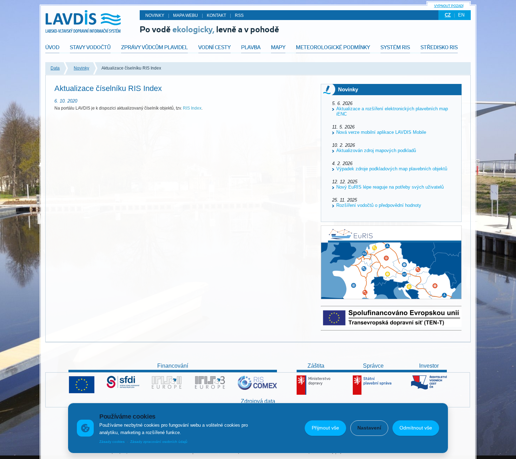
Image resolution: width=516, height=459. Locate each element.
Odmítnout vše (415, 428)
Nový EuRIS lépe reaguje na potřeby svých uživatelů (390, 187)
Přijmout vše (325, 428)
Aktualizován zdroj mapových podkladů (376, 150)
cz (448, 15)
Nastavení (369, 428)
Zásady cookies (112, 442)
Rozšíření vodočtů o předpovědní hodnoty (378, 205)
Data (55, 68)
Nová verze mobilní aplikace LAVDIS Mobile (381, 132)
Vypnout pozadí (448, 6)
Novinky (81, 68)
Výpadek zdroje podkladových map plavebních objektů (391, 168)
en (461, 15)
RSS (239, 15)
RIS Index (192, 108)
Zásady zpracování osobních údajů (158, 442)
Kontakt (216, 15)
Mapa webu (185, 15)
